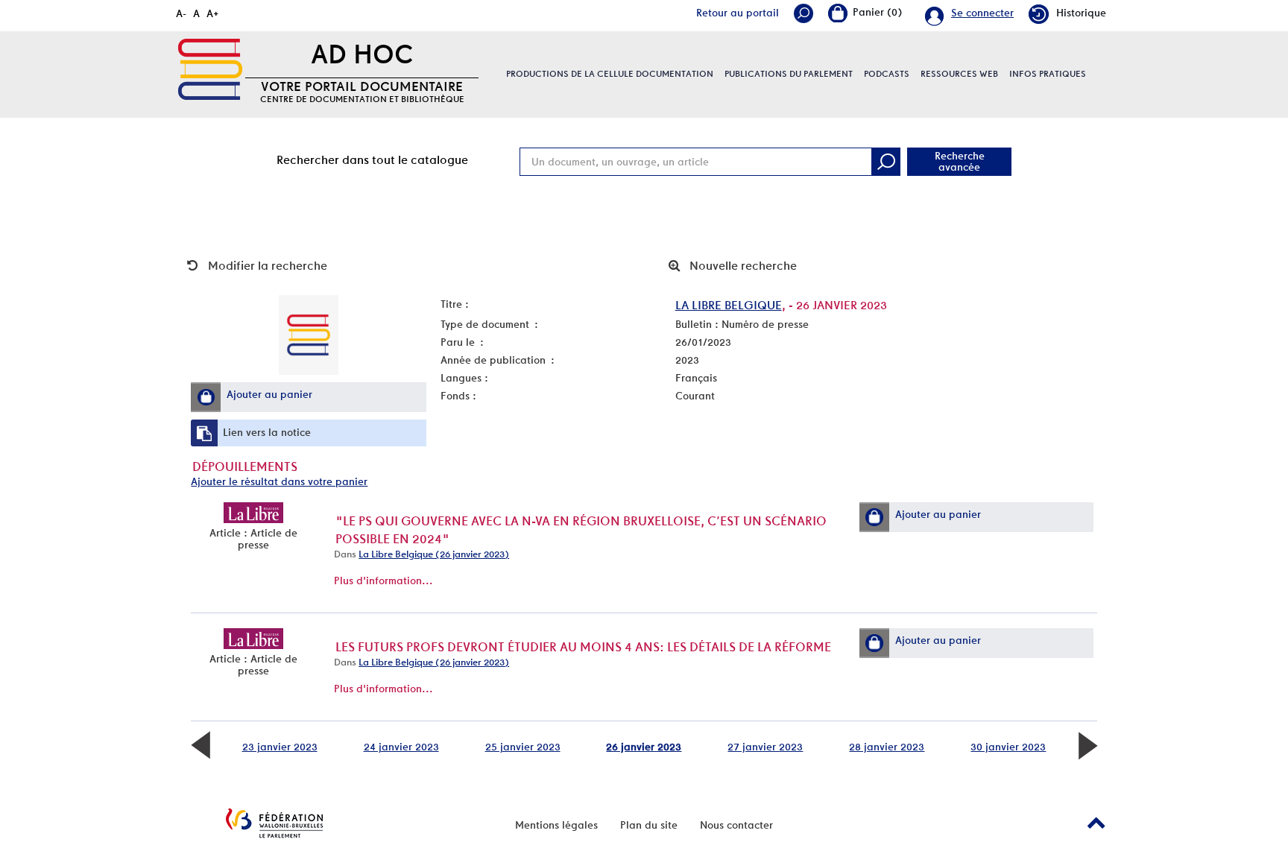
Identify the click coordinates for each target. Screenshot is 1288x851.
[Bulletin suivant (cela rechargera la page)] (1087, 744)
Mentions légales (556, 825)
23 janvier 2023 (280, 747)
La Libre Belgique (728, 305)
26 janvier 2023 (643, 747)
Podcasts (886, 74)
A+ (212, 13)
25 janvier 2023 (523, 747)
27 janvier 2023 (765, 747)
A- (181, 13)
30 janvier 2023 (1008, 747)
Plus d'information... (383, 580)
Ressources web (959, 74)
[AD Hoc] (210, 69)
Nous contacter (736, 825)
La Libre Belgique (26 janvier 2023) (434, 554)
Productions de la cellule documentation (609, 74)
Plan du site (649, 825)
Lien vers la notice (267, 432)
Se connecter (982, 13)
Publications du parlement (788, 74)
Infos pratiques (1047, 74)
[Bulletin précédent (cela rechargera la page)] (200, 744)
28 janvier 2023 (886, 747)
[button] (206, 397)
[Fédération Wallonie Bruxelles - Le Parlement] (274, 823)
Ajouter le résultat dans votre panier (279, 481)
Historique (1081, 13)
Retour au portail (737, 13)
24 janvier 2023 (401, 747)
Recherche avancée (960, 161)
